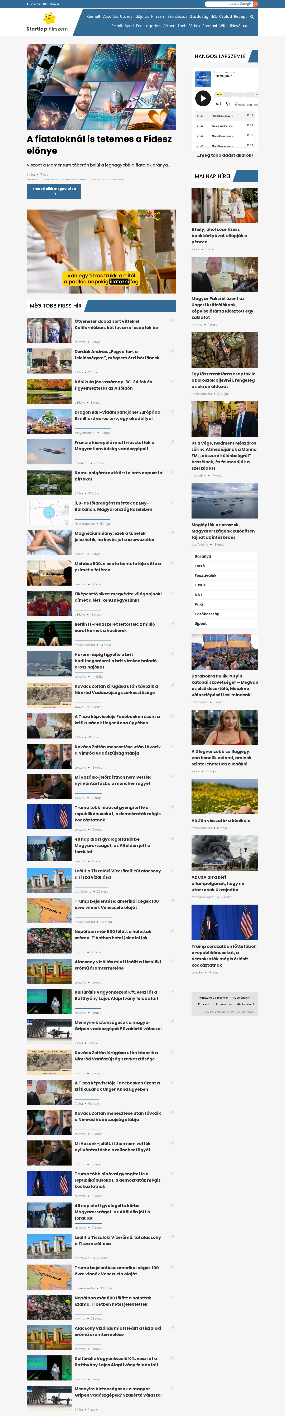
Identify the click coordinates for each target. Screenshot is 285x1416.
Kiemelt (93, 16)
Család (225, 16)
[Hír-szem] (50, 22)
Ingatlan (153, 25)
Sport (129, 25)
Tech (182, 25)
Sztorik (117, 25)
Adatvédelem (241, 997)
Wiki (222, 25)
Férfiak (194, 25)
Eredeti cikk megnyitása (54, 188)
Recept (240, 16)
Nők (214, 16)
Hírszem (158, 16)
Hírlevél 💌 (237, 25)
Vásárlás (110, 16)
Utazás (126, 16)
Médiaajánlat (245, 1004)
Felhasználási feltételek (213, 997)
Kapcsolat (204, 1004)
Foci (139, 25)
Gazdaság (198, 16)
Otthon (169, 25)
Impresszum (224, 1004)
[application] (101, 252)
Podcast (209, 25)
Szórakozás (177, 16)
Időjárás (142, 16)
